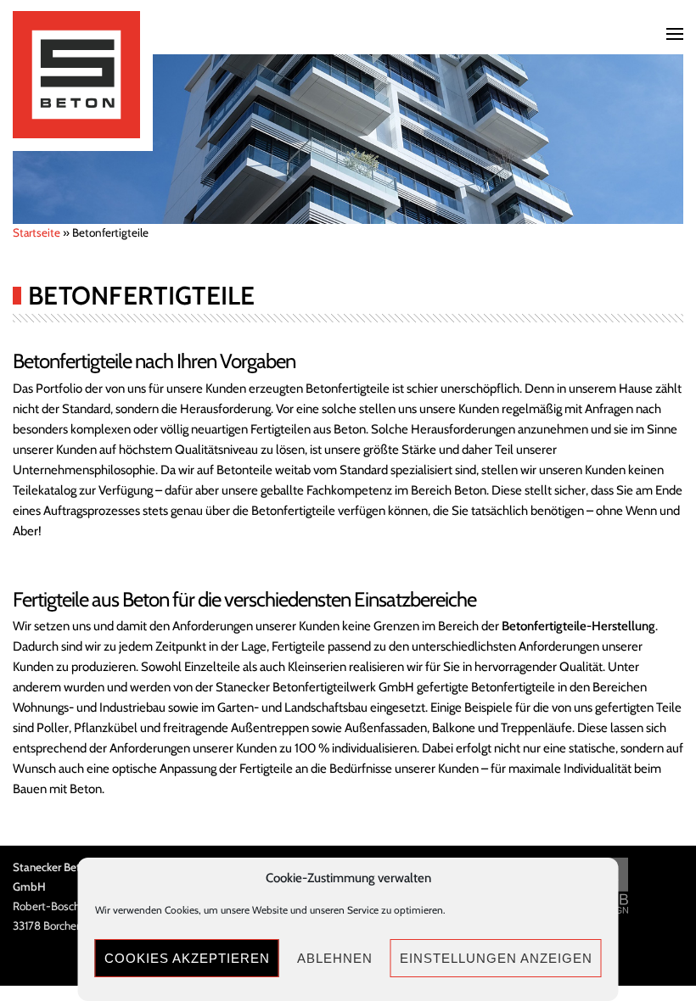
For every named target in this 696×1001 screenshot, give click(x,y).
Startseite (36, 232)
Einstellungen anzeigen (496, 958)
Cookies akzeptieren (187, 958)
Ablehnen (335, 958)
